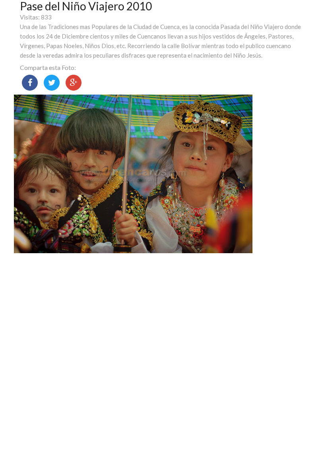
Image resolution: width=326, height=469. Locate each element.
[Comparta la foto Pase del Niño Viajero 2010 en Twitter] (52, 83)
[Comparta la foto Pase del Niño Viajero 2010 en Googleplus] (74, 83)
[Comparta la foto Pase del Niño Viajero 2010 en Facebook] (30, 83)
